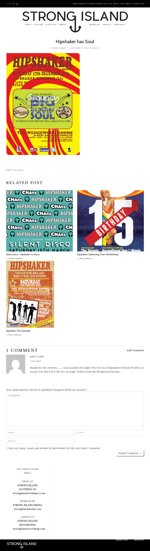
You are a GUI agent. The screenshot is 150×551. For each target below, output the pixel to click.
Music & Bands (91, 48)
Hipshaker (18, 170)
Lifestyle (51, 25)
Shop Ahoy (119, 25)
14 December (75, 48)
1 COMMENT (22, 350)
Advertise (94, 25)
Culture (38, 25)
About (63, 25)
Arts (28, 25)
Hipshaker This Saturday (18, 331)
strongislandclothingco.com (29, 493)
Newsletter (122, 540)
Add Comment (135, 350)
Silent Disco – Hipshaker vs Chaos (23, 254)
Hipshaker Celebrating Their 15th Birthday (98, 254)
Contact (107, 25)
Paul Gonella (86, 258)
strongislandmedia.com (27, 509)
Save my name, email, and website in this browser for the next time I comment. (54, 448)
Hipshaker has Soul (75, 41)
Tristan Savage (59, 48)
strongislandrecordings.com (29, 528)
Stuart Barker (16, 258)
